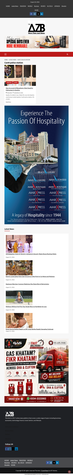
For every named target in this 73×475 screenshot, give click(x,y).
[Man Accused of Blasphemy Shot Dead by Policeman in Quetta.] (20, 75)
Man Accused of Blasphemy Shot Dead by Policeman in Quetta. (19, 89)
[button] (8, 54)
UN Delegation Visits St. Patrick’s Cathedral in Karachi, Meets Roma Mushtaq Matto (31, 254)
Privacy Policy (9, 430)
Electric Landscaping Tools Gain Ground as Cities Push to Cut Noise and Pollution (30, 276)
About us (8, 438)
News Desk (9, 93)
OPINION (57, 6)
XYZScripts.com (45, 474)
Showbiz (64, 6)
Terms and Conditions (11, 426)
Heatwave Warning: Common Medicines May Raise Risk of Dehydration (27, 284)
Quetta (15, 82)
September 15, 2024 (18, 93)
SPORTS (43, 6)
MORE (36, 10)
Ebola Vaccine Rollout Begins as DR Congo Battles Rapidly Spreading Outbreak (29, 329)
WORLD (30, 6)
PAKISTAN (23, 6)
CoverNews (44, 470)
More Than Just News (36, 33)
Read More (8, 102)
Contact (7, 422)
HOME (8, 6)
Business (36, 6)
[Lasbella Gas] (36, 371)
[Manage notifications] (69, 471)
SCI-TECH (50, 6)
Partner (7, 434)
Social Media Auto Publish (30, 474)
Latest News (15, 6)
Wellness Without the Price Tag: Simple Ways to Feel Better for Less (26, 306)
